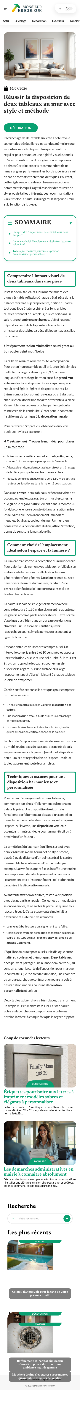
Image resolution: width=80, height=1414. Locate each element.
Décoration (20, 128)
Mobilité (40, 1161)
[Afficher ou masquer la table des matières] (62, 223)
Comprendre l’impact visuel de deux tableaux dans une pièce (40, 234)
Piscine (40, 1241)
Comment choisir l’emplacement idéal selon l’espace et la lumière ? (42, 243)
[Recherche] (60, 8)
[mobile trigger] (7, 8)
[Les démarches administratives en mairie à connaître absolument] (40, 1143)
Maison (40, 1324)
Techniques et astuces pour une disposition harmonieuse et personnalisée (36, 253)
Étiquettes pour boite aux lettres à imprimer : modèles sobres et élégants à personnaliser (39, 1097)
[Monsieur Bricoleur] (27, 8)
